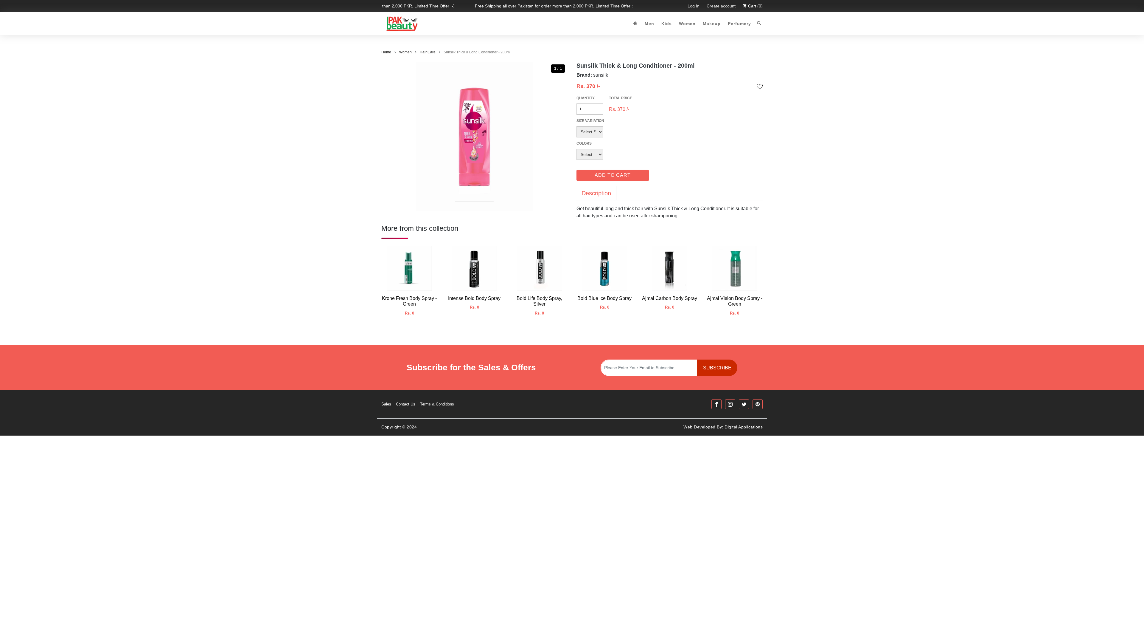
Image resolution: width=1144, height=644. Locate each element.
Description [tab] (596, 193)
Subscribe (717, 367)
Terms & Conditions (437, 404)
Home (386, 52)
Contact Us (405, 404)
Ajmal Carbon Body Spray (669, 298)
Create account (721, 6)
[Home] (635, 23)
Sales (386, 404)
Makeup (712, 23)
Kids (666, 23)
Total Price (620, 98)
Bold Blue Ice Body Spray (604, 298)
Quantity (585, 98)
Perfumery (739, 23)
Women (687, 23)
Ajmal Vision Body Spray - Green (734, 301)
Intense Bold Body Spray (474, 298)
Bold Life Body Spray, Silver (539, 301)
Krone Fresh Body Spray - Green (409, 301)
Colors (584, 143)
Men (649, 23)
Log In (694, 6)
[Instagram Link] (730, 404)
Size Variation (590, 121)
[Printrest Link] (758, 404)
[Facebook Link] (716, 404)
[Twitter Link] (744, 404)
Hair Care (428, 52)
